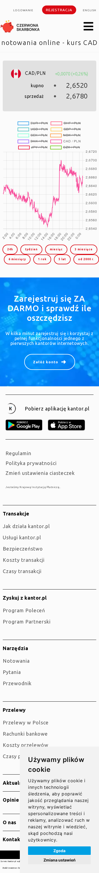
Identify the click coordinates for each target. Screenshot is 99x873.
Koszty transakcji (24, 560)
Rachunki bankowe (25, 733)
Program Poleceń (24, 610)
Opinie (11, 800)
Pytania (12, 672)
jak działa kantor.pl (26, 526)
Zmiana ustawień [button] (59, 860)
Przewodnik (17, 683)
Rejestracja (59, 10)
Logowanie (23, 10)
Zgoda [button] (59, 850)
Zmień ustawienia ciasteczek (40, 473)
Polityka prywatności (31, 463)
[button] (89, 26)
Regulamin (18, 453)
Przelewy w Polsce (26, 722)
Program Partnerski (27, 621)
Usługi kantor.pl (22, 537)
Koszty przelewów (25, 745)
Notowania (16, 661)
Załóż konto (45, 362)
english (89, 10)
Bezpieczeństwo (23, 548)
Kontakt (13, 839)
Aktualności (17, 783)
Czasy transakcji (22, 571)
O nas (9, 822)
